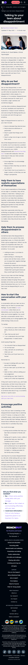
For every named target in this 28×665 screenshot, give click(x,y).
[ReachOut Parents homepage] (1, 7)
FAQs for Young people (14, 587)
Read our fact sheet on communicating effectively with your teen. (14, 506)
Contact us (14, 602)
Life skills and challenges (14, 557)
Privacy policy (16, 655)
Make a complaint (14, 617)
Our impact (14, 599)
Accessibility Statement (14, 657)
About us (14, 593)
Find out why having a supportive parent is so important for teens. (12, 515)
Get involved (14, 608)
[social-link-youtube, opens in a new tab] (14, 652)
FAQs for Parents (14, 584)
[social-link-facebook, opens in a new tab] (19, 652)
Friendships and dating (14, 551)
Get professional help (14, 575)
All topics (14, 566)
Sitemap (22, 655)
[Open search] (21, 2)
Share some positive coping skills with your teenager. (14, 498)
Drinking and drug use (14, 563)
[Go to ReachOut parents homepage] (14, 527)
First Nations (14, 581)
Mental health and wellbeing (14, 548)
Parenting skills (14, 545)
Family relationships (14, 554)
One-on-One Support (14, 572)
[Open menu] (24, 2)
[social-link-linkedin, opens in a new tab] (23, 652)
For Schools (13, 536)
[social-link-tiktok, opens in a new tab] (5, 652)
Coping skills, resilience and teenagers (15, 7)
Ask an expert (14, 578)
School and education (14, 542)
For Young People (13, 533)
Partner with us (14, 614)
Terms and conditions (7, 655)
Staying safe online (14, 560)
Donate (14, 611)
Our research (14, 596)
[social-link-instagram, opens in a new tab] (9, 652)
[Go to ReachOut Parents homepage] (4, 2)
